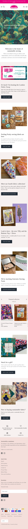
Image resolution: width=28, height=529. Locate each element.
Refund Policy (4, 472)
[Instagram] (4, 453)
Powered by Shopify (13, 524)
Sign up (5, 495)
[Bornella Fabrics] (14, 7)
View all (14, 301)
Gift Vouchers (4, 463)
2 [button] (13, 42)
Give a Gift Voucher (8, 372)
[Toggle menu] (1, 6)
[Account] (23, 6)
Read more (5, 418)
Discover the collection (9, 193)
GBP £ (3, 521)
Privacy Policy (4, 470)
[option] (14, 27)
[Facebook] (2, 453)
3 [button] (14, 42)
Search (2, 461)
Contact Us (3, 467)
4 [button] (16, 42)
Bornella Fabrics (7, 524)
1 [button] (12, 42)
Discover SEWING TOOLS (9, 289)
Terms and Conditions (6, 474)
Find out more (6, 97)
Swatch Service (4, 465)
